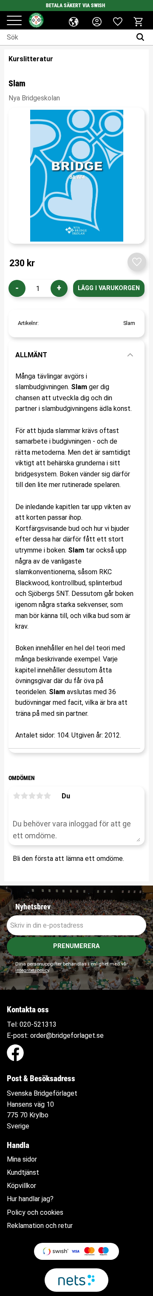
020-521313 (38, 1024)
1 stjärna (16, 796)
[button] (14, 21)
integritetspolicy (32, 970)
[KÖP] (108, 288)
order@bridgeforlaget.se (67, 1035)
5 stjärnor (47, 796)
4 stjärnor (39, 796)
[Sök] (142, 37)
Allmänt (31, 355)
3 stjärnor (32, 796)
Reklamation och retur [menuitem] (40, 1226)
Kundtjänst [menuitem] (23, 1172)
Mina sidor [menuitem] (22, 1159)
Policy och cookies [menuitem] (35, 1212)
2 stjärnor (24, 796)
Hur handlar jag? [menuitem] (30, 1199)
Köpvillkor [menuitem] (21, 1186)
